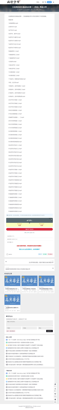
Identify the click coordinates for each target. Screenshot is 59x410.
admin (10, 254)
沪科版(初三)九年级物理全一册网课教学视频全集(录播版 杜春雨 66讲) (25, 356)
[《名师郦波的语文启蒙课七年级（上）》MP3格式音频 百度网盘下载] (12, 299)
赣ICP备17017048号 (30, 407)
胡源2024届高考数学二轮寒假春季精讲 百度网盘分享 (21, 353)
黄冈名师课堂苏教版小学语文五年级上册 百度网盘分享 (46, 289)
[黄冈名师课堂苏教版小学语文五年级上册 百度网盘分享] (47, 281)
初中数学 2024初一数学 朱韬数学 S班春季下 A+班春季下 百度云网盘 (25, 345)
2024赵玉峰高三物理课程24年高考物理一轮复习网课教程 (22, 351)
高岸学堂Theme (29, 406)
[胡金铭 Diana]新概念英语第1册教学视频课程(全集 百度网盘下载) (24, 362)
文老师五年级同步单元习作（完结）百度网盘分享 (12, 289)
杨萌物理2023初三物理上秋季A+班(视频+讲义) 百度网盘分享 (23, 348)
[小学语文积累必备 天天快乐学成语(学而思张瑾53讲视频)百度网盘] (29, 281)
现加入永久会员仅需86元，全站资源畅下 (29, 249)
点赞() (50, 254)
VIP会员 (20, 223)
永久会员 (42, 223)
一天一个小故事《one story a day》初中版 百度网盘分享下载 (24, 339)
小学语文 (28, 9)
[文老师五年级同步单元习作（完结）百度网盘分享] (12, 281)
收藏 (45, 254)
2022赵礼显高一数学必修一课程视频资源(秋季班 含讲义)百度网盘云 (25, 364)
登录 (50, 2)
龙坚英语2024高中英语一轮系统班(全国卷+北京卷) (21, 342)
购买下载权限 (30, 229)
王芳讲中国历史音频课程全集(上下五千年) (18, 359)
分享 (41, 254)
